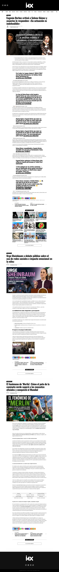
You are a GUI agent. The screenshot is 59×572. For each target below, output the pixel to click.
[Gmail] (24, 198)
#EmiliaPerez (28, 97)
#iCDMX (7, 11)
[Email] (33, 198)
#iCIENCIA (48, 11)
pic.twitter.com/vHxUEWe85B (24, 78)
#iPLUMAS (21, 11)
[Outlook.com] (29, 198)
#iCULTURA (13, 11)
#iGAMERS (52, 11)
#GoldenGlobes (20, 187)
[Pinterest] (19, 198)
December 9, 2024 (22, 138)
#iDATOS (17, 11)
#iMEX (10, 11)
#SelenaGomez (28, 187)
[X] (15, 198)
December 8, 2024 (24, 175)
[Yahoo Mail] (28, 198)
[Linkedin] (17, 198)
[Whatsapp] (20, 198)
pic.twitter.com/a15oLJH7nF (31, 123)
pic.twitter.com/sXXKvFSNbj (23, 188)
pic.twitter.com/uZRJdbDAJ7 (23, 173)
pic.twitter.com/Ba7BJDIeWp (23, 103)
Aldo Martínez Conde (13, 393)
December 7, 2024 (24, 106)
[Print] (31, 198)
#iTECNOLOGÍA (40, 11)
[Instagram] (22, 198)
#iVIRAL (29, 11)
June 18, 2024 (25, 80)
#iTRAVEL (35, 11)
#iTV (32, 11)
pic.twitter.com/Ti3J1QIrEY (23, 151)
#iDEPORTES (25, 11)
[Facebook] (13, 198)
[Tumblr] (26, 198)
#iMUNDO (44, 11)
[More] (35, 198)
